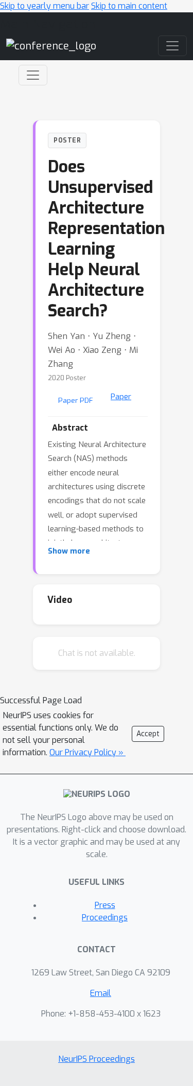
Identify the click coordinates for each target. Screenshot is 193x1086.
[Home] (51, 45)
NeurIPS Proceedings (96, 1059)
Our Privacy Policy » (87, 752)
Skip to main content (129, 6)
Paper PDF (75, 400)
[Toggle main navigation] (172, 45)
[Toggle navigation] (33, 75)
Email (100, 993)
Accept (148, 734)
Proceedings (105, 917)
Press (105, 905)
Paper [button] (121, 396)
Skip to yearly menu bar (44, 6)
